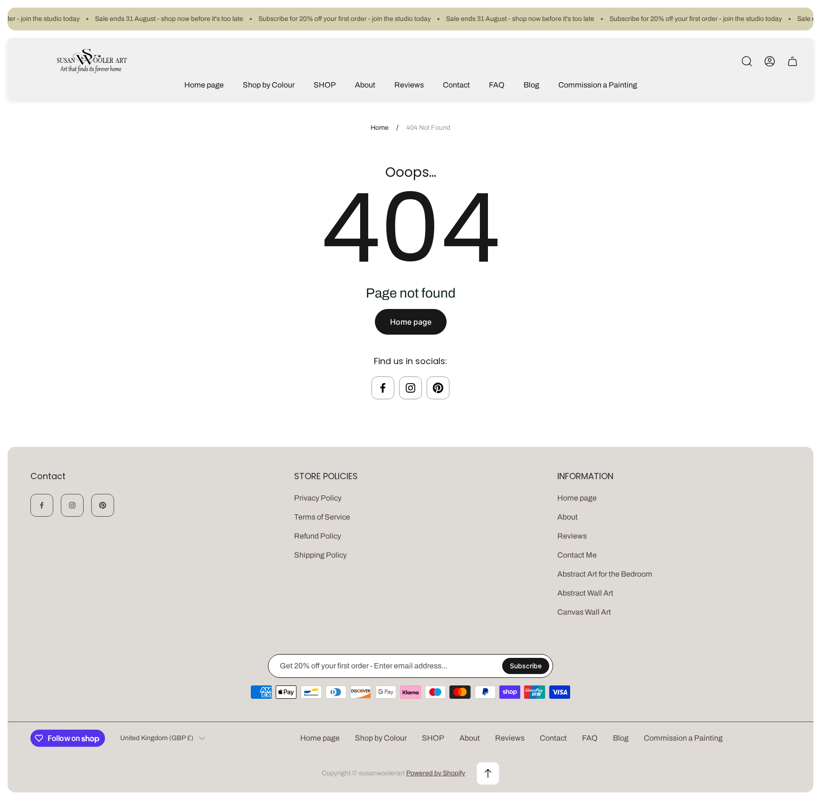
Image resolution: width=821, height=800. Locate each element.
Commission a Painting (683, 738)
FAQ (590, 738)
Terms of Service (322, 517)
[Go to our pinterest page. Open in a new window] (438, 387)
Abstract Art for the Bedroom (604, 574)
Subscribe (526, 666)
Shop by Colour (381, 738)
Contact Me (577, 555)
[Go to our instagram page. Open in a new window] (410, 387)
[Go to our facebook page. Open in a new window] (383, 387)
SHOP (433, 738)
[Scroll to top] (488, 773)
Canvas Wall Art (584, 612)
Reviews (572, 536)
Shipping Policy (320, 555)
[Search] (746, 61)
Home (380, 127)
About (567, 517)
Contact (553, 738)
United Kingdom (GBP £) (156, 738)
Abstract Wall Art (585, 593)
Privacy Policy (318, 498)
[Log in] (769, 61)
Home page (410, 322)
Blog (621, 738)
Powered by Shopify (435, 773)
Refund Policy (317, 536)
